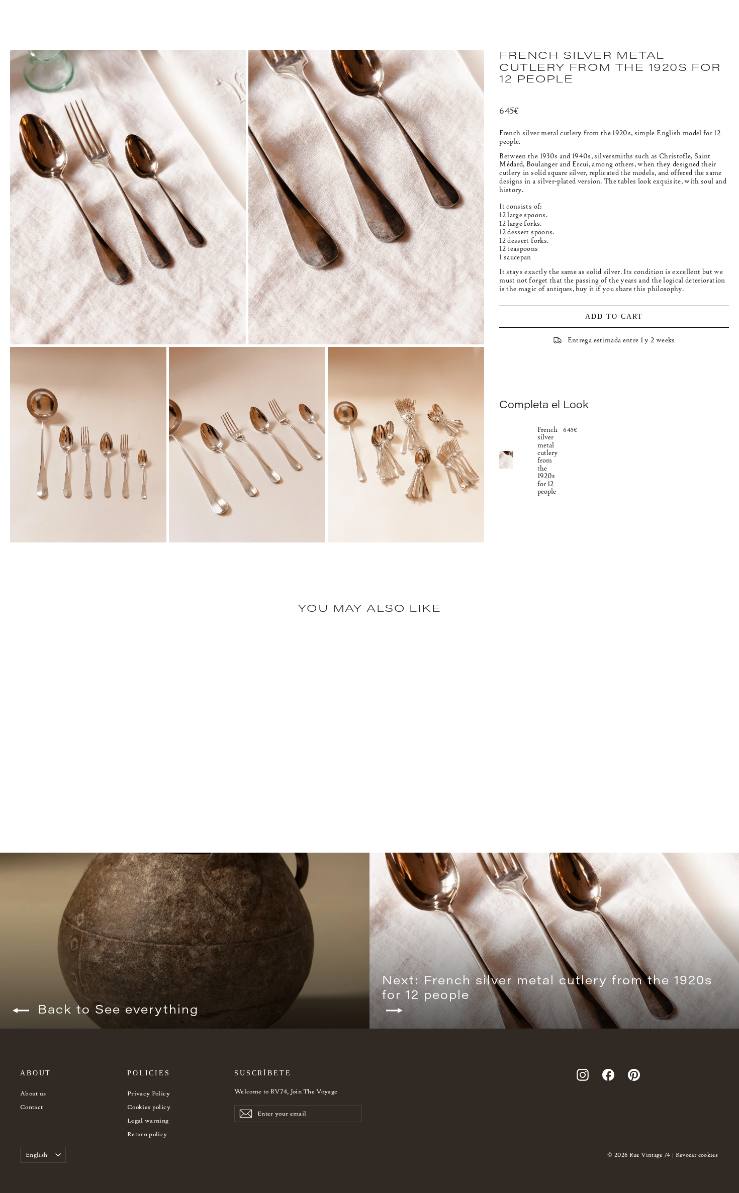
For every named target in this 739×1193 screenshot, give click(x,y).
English (36, 1154)
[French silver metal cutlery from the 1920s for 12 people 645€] (518, 460)
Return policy (147, 1134)
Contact (31, 1107)
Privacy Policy (148, 1093)
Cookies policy (148, 1107)
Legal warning (148, 1120)
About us (33, 1093)
